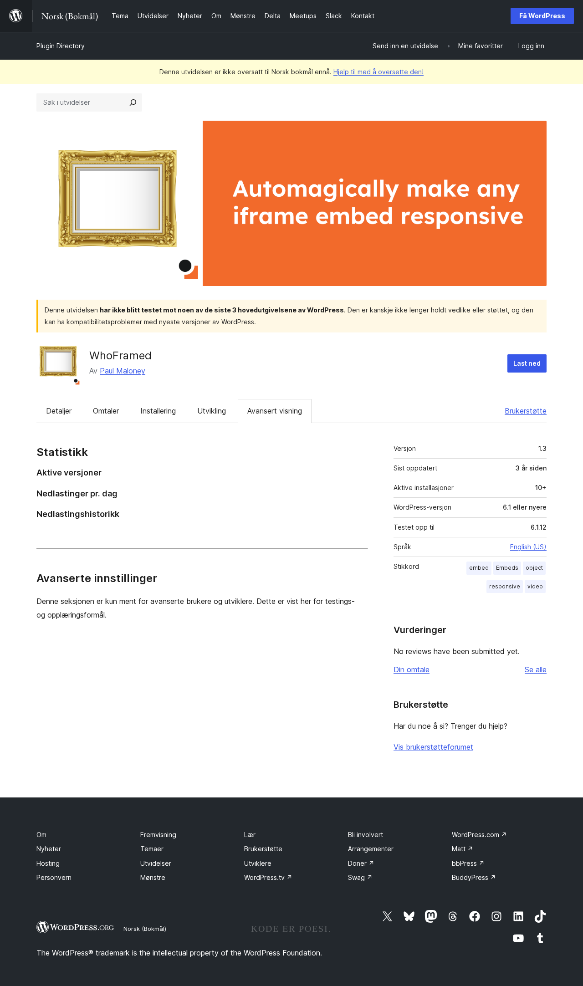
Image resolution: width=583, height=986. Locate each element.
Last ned (527, 363)
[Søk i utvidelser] (133, 102)
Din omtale (412, 669)
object (534, 567)
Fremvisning (158, 834)
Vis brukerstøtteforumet (433, 746)
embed (479, 567)
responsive (504, 586)
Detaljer (59, 410)
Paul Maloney (122, 370)
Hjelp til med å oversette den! (378, 72)
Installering (158, 410)
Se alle (536, 669)
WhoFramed (120, 355)
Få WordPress (542, 16)
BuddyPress (474, 877)
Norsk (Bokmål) (144, 928)
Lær (250, 834)
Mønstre (152, 877)
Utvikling (211, 410)
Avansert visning (274, 410)
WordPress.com (479, 834)
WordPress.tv (268, 877)
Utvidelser (155, 863)
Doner (361, 863)
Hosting (48, 863)
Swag (360, 877)
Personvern (54, 877)
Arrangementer (371, 849)
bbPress (468, 863)
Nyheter (48, 849)
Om (41, 834)
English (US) (528, 547)
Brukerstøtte (526, 410)
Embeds (507, 567)
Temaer (152, 849)
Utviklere (257, 863)
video (535, 586)
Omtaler (106, 410)
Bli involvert (365, 834)
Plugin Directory (60, 46)
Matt (462, 849)
